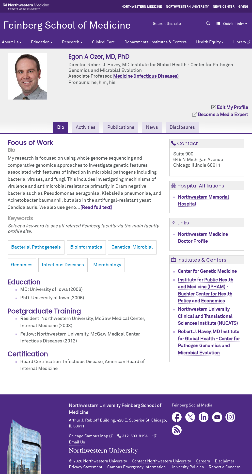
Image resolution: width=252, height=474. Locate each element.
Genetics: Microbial (132, 247)
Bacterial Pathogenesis (36, 247)
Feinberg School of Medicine (67, 26)
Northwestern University (187, 6)
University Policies (187, 467)
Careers (203, 461)
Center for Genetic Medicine (207, 271)
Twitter (190, 417)
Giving (243, 6)
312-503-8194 (135, 436)
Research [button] (70, 42)
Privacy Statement (85, 467)
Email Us (77, 442)
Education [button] (40, 42)
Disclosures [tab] (182, 127)
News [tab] (152, 127)
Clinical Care (103, 42)
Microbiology (107, 265)
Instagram (230, 417)
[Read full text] (96, 207)
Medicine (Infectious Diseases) (146, 76)
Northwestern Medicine (142, 6)
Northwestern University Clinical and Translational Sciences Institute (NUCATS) (208, 316)
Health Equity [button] (208, 42)
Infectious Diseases (63, 265)
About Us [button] (10, 42)
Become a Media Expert (223, 114)
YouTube (217, 417)
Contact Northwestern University (161, 461)
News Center (224, 6)
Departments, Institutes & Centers (156, 42)
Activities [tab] (85, 127)
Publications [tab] (120, 127)
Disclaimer (224, 461)
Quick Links (233, 24)
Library (239, 42)
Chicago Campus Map (88, 436)
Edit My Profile (232, 107)
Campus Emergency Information (136, 467)
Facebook (177, 417)
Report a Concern (224, 467)
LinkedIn (204, 417)
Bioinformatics (86, 247)
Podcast (177, 430)
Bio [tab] (60, 127)
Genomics (21, 265)
